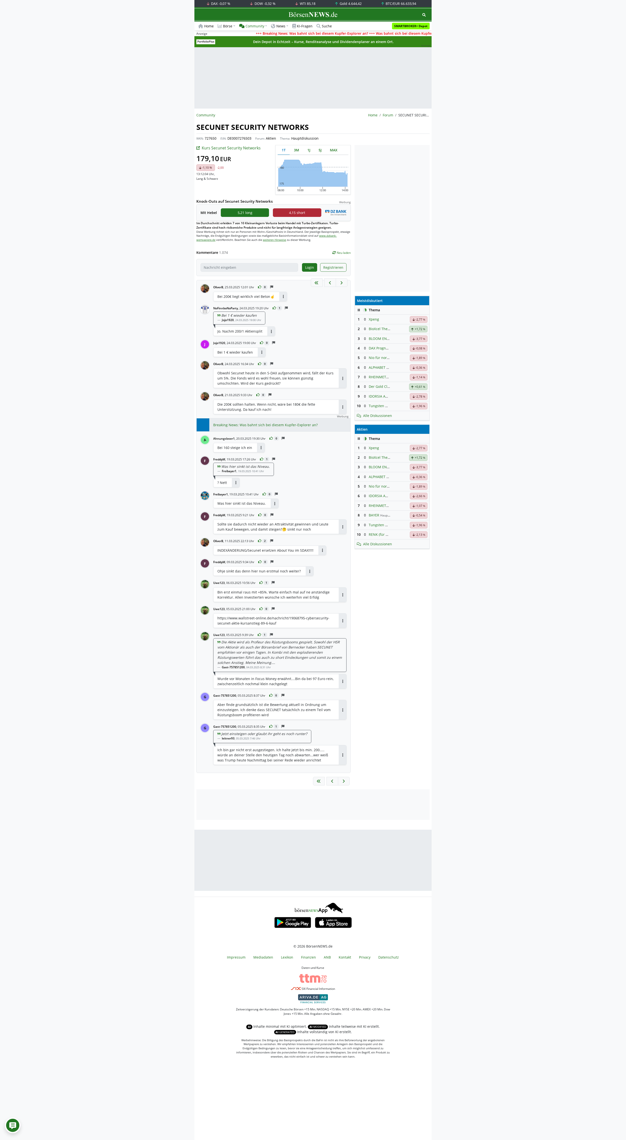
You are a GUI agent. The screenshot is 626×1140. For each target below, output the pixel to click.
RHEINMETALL (380, 377)
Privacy (364, 957)
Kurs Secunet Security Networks (231, 148)
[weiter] (341, 282)
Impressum (236, 957)
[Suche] (424, 14)
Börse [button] (227, 26)
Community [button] (255, 26)
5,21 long (245, 212)
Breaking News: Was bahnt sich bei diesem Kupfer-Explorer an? (265, 425)
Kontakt (345, 957)
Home (209, 26)
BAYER (374, 515)
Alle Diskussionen (377, 415)
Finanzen (308, 957)
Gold (350, 3)
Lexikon (287, 957)
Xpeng (374, 319)
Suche (327, 26)
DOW (265, 3)
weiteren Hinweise (274, 240)
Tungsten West (381, 405)
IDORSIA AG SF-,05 (383, 396)
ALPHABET (377, 367)
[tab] (284, 150)
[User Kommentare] (13, 1125)
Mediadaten (263, 957)
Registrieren (333, 267)
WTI (307, 3)
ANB (327, 957)
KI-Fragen (305, 26)
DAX (220, 3)
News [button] (280, 26)
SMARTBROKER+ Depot (410, 26)
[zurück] (330, 282)
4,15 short (297, 212)
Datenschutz (388, 957)
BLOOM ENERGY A (384, 338)
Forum (388, 115)
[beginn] (317, 282)
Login (309, 267)
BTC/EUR (400, 3)
